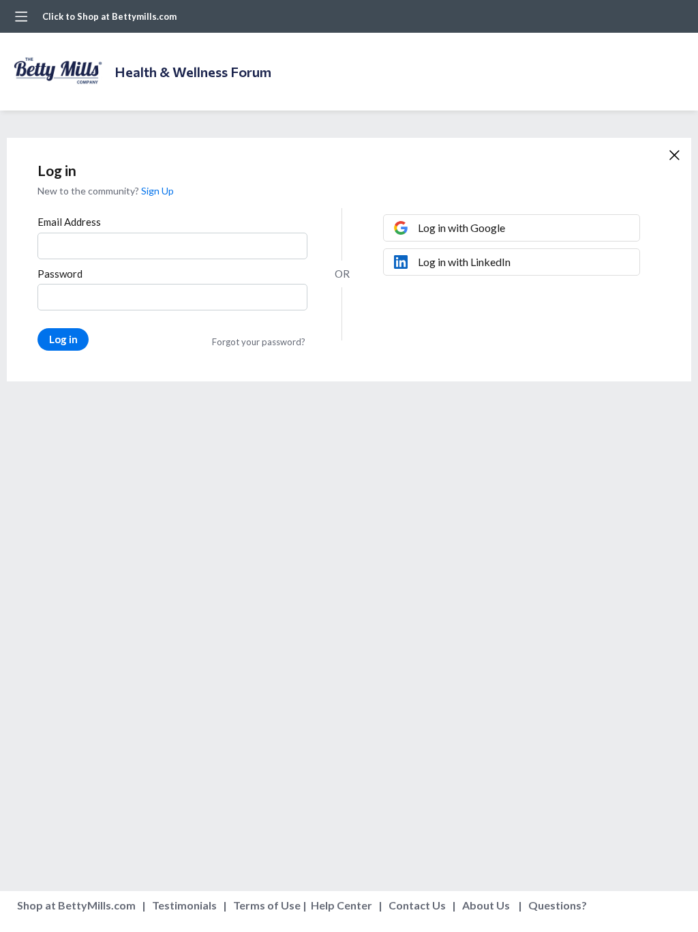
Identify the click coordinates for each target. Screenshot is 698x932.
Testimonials (184, 905)
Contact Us (417, 905)
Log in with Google (461, 227)
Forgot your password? (258, 341)
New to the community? (89, 190)
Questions (554, 905)
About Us (486, 905)
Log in (63, 339)
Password (59, 273)
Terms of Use (267, 905)
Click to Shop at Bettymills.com (109, 16)
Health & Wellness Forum (193, 71)
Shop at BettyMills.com (76, 905)
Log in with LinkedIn (464, 261)
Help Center (341, 905)
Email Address (69, 222)
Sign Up (157, 190)
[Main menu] (21, 16)
